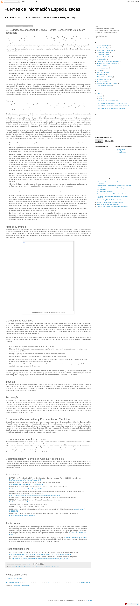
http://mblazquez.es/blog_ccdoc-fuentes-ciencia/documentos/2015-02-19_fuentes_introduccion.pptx (40, 554)
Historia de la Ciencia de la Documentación (110, 202)
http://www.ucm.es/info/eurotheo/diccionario (23, 502)
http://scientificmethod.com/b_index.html (22, 515)
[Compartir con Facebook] (41, 564)
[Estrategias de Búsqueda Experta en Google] (132, 604)
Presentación (101, 74)
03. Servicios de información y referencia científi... (113, 103)
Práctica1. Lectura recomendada (108, 101)
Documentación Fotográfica (105, 192)
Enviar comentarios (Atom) (22, 585)
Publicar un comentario (15, 578)
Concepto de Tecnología (42, 566)
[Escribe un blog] (37, 564)
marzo (101, 96)
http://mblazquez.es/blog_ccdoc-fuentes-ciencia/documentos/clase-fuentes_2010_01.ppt (40, 558)
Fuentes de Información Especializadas (42, 9)
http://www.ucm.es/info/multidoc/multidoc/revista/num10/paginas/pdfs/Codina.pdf (34, 495)
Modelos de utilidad (102, 68)
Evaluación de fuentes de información (108, 61)
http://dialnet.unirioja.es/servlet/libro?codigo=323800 (25, 489)
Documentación (101, 59)
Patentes (99, 70)
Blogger (90, 601)
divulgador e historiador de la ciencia (75, 537)
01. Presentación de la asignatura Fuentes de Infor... (113, 108)
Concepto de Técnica (29, 566)
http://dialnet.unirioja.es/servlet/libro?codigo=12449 (25, 480)
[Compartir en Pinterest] (43, 564)
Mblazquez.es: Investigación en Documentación (122, 151)
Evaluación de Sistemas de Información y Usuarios (112, 194)
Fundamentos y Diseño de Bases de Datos (109, 200)
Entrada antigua (85, 582)
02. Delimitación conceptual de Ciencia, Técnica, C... (114, 106)
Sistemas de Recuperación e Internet (108, 204)
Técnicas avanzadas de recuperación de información (112, 206)
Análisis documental (103, 46)
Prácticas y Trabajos (103, 72)
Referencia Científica (103, 79)
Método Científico (54, 566)
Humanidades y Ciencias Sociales (107, 63)
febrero (101, 98)
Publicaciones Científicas (104, 77)
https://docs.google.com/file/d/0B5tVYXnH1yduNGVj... (26, 484)
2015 (99, 94)
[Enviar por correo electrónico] (34, 564)
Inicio (49, 582)
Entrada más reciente (12, 582)
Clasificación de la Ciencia (105, 50)
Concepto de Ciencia (17, 566)
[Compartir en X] (39, 564)
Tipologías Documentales (104, 86)
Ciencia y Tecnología (103, 48)
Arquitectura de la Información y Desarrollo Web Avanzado (114, 186)
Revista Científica (102, 81)
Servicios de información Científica (107, 83)
